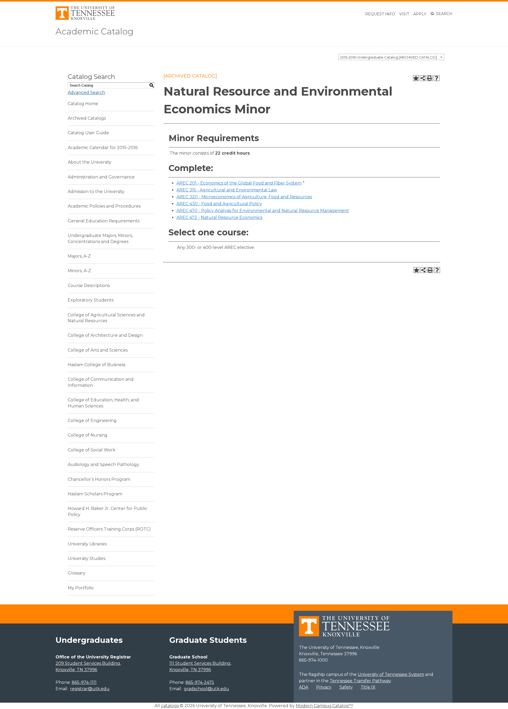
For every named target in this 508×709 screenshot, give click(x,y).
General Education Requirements (103, 220)
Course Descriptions (89, 285)
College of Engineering (92, 420)
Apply (419, 14)
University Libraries (87, 543)
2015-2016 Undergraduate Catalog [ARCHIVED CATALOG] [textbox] (388, 57)
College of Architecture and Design (105, 335)
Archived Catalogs (87, 118)
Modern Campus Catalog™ (324, 705)
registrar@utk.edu (90, 688)
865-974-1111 (84, 682)
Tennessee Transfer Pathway (360, 680)
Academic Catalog (94, 31)
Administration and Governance (101, 177)
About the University (89, 162)
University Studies (86, 558)
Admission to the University (96, 191)
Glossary (76, 573)
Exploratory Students (91, 300)
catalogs (170, 705)
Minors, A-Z (79, 270)
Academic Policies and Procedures (104, 206)
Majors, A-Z (79, 256)
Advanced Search (86, 92)
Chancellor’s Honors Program (99, 479)
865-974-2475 (199, 682)
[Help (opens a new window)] (436, 78)
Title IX (368, 687)
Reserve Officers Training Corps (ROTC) (109, 529)
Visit (404, 14)
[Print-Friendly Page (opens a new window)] (430, 78)
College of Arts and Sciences (98, 350)
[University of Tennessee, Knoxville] (85, 18)
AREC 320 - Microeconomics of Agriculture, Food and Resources (244, 196)
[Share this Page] (423, 78)
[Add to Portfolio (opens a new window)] (416, 78)
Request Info (380, 14)
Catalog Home (83, 103)
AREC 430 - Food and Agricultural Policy (219, 203)
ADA (303, 687)
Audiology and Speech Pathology (103, 464)
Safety (346, 687)
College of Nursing (87, 435)
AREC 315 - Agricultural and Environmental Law (226, 189)
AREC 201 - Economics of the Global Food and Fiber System (239, 183)
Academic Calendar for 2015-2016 (103, 147)
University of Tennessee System (391, 674)
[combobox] (391, 57)
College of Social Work (91, 449)
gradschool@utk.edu (206, 688)
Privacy (324, 687)
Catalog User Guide (88, 132)
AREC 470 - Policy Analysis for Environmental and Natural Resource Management (262, 210)
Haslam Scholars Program (95, 493)
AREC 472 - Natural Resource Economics (219, 217)
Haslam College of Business (96, 364)
